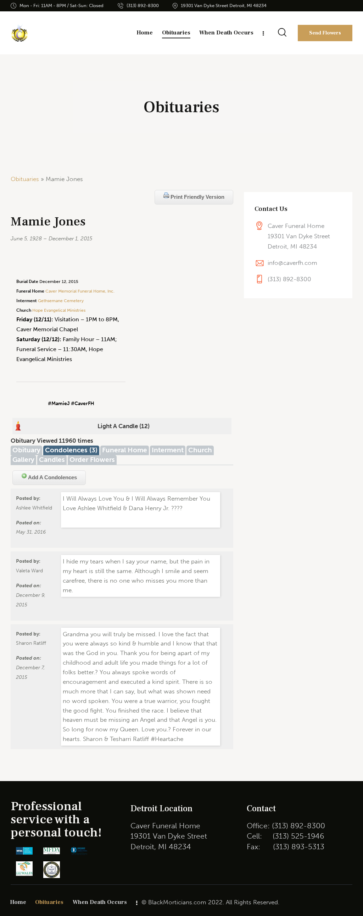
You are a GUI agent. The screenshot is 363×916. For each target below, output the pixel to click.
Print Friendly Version (196, 197)
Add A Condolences (52, 477)
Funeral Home (124, 450)
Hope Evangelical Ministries (58, 310)
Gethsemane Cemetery (61, 300)
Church (200, 450)
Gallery (23, 460)
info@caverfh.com (292, 262)
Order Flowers (92, 460)
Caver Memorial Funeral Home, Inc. (80, 291)
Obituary (26, 450)
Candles (52, 460)
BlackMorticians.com (177, 902)
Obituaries (25, 178)
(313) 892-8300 (289, 279)
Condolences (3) (71, 450)
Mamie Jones (48, 221)
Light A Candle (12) (123, 426)
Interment (168, 450)
